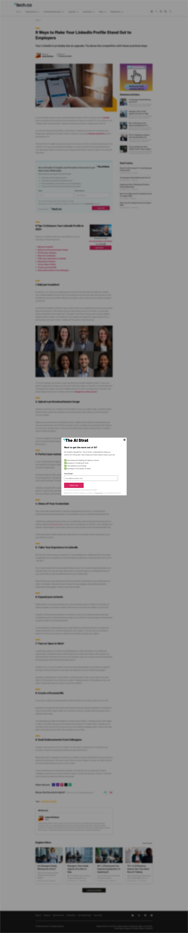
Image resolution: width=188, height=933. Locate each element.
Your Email (68, 474)
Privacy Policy (99, 493)
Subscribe (74, 485)
